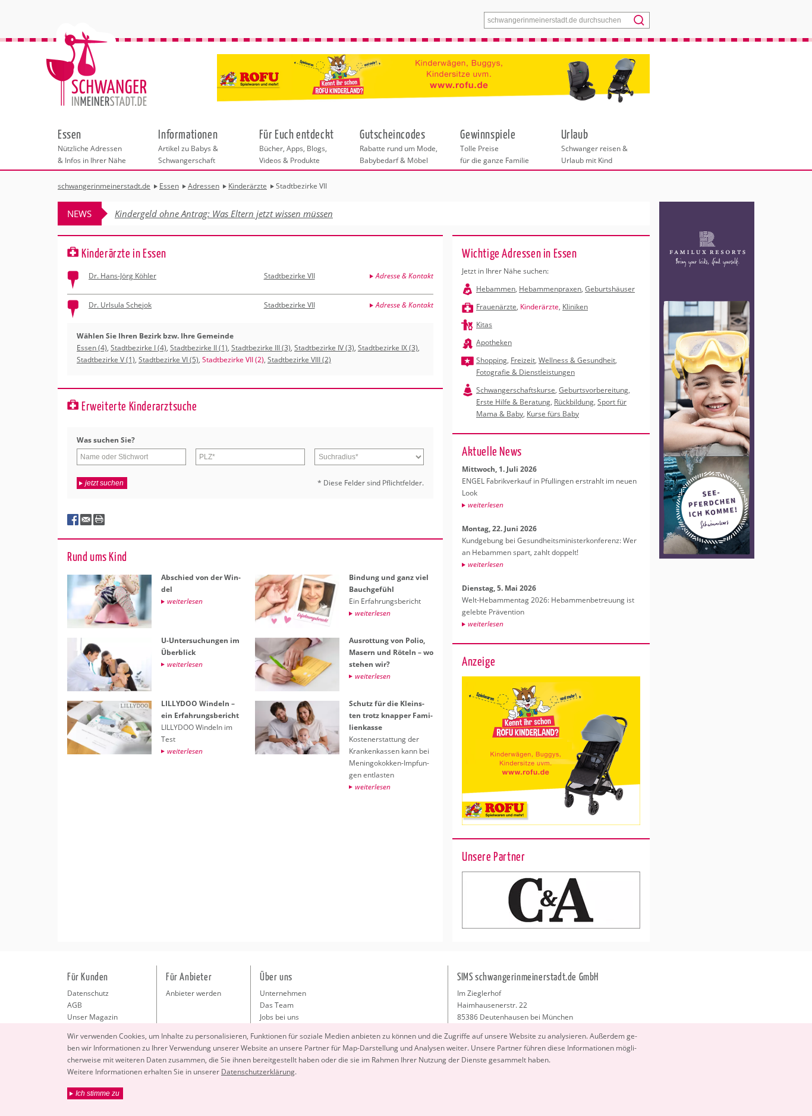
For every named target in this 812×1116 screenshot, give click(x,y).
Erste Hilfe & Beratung (513, 402)
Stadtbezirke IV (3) (324, 348)
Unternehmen (283, 993)
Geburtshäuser (610, 289)
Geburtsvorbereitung (593, 390)
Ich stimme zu (97, 1093)
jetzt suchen (104, 483)
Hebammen (495, 289)
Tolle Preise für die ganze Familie (494, 145)
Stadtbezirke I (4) (138, 348)
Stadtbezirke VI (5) (169, 360)
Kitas (484, 324)
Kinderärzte (539, 307)
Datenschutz (88, 993)
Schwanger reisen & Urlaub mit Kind (594, 145)
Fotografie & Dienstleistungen (525, 372)
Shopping (491, 360)
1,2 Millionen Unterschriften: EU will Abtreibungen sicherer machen (247, 214)
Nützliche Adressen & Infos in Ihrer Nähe (92, 145)
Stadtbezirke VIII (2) (299, 360)
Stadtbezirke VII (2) (233, 360)
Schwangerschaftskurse (515, 390)
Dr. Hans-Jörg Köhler (122, 276)
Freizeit (523, 360)
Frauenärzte (496, 307)
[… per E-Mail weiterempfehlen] (86, 520)
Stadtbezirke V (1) (106, 360)
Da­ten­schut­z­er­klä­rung (258, 1072)
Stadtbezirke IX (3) (388, 348)
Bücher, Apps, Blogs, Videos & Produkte (296, 145)
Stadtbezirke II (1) (199, 348)
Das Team (277, 1005)
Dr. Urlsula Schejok (120, 305)
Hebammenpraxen (550, 289)
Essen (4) (92, 348)
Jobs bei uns (279, 1017)
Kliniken (575, 307)
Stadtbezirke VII (289, 276)
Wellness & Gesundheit (577, 360)
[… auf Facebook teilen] (73, 520)
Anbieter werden (193, 993)
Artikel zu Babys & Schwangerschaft (188, 145)
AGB (74, 1005)
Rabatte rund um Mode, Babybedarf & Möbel (399, 145)
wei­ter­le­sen (485, 505)
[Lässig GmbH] (551, 900)
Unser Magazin (92, 1017)
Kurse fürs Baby (553, 414)
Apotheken (494, 342)
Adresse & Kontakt (404, 276)
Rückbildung (574, 402)
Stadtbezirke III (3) (261, 348)
